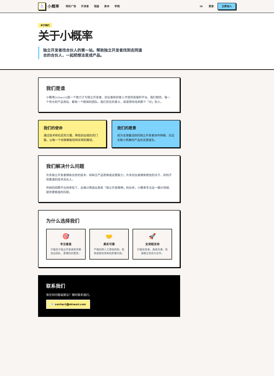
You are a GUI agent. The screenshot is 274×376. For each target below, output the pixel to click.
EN (201, 6)
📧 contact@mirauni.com (68, 304)
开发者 (85, 6)
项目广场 (71, 6)
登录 (211, 6)
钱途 (96, 6)
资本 (106, 6)
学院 (117, 6)
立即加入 (227, 6)
